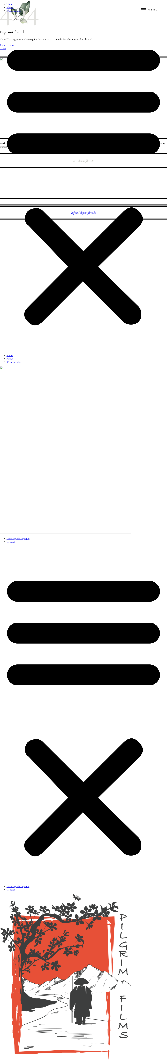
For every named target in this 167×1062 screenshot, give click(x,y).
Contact (11, 541)
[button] (83, 183)
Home (10, 4)
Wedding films (14, 10)
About (10, 7)
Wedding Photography (18, 538)
